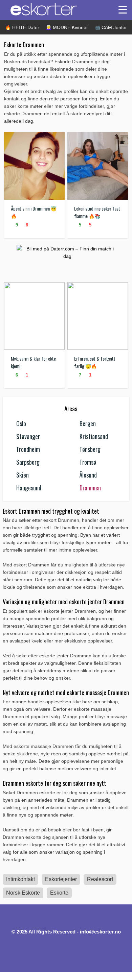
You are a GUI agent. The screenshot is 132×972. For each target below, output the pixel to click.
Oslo (21, 423)
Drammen (90, 487)
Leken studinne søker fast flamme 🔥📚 (97, 212)
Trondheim (28, 449)
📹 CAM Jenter (110, 27)
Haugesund (28, 487)
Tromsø (88, 462)
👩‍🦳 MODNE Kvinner (67, 27)
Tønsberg (90, 449)
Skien (22, 474)
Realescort (100, 879)
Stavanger (28, 436)
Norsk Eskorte (23, 893)
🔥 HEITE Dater (22, 27)
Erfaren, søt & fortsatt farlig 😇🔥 (94, 362)
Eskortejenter (61, 879)
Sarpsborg (28, 462)
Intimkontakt (20, 879)
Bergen (88, 423)
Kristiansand (94, 436)
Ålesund (88, 474)
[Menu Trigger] (122, 9)
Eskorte (59, 893)
